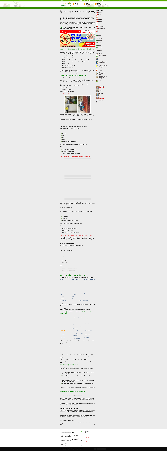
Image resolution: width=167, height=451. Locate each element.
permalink (73, 420)
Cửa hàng (68, 448)
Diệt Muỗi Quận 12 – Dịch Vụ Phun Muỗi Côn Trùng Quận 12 (103, 62)
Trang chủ (62, 448)
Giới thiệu (65, 448)
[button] (77, 394)
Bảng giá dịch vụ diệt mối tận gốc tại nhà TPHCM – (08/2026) (103, 77)
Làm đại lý (75, 448)
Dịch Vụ (61, 10)
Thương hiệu (72, 448)
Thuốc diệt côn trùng (81, 449)
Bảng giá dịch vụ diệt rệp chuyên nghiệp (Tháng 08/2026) (102, 73)
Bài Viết (85, 448)
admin (68, 13)
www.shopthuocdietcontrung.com (65, 445)
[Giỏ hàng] (105, 4)
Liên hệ (82, 448)
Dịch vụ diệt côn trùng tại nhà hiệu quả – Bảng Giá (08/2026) (103, 66)
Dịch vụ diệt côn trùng (76, 432)
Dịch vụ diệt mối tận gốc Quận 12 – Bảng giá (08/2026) (102, 70)
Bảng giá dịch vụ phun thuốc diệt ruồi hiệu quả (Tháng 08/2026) (103, 81)
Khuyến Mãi (79, 448)
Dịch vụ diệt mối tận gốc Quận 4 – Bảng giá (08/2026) (103, 55)
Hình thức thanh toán (75, 438)
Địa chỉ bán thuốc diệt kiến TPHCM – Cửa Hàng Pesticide (102, 59)
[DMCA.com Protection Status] (81, 444)
